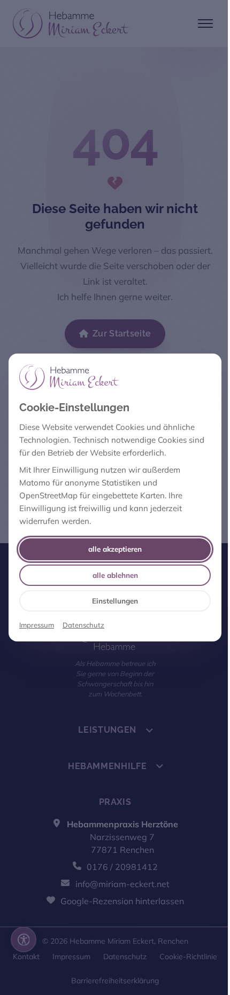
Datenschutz (83, 625)
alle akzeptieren (115, 548)
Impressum (36, 625)
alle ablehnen (115, 574)
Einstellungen (115, 600)
